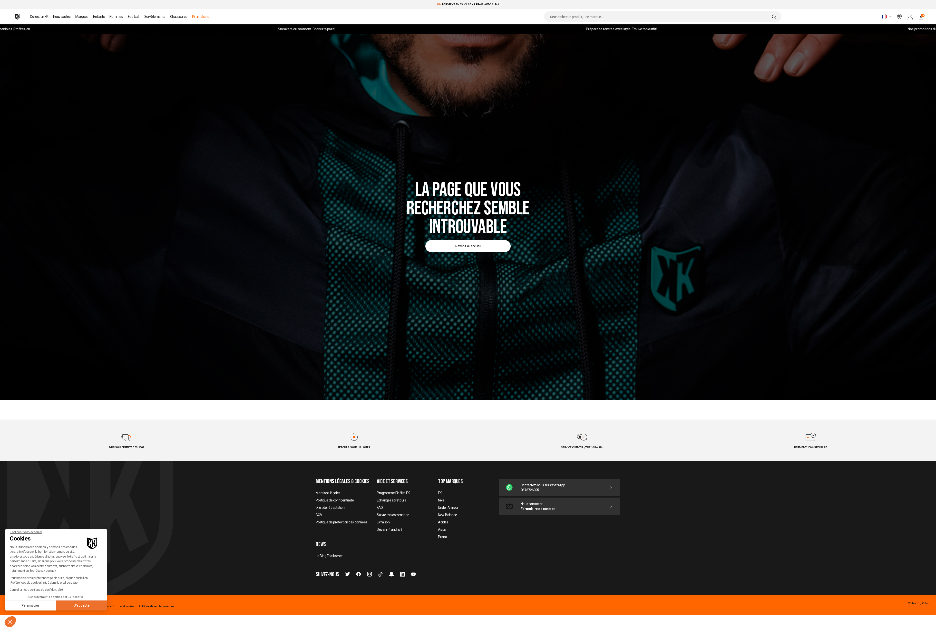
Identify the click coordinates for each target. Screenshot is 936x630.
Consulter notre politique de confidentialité (36, 589)
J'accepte (81, 605)
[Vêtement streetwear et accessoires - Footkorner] (17, 17)
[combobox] (662, 16)
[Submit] (774, 16)
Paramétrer (30, 605)
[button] (10, 622)
